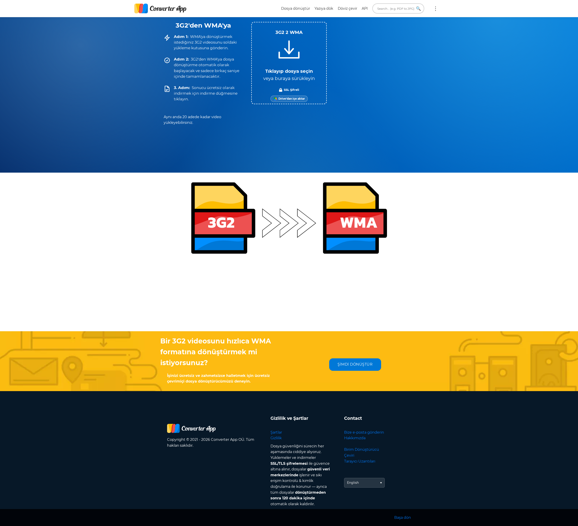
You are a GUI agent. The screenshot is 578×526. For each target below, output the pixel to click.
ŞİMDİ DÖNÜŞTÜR (355, 364)
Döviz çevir (347, 8)
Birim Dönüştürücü (361, 449)
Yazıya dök (324, 8)
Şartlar (276, 432)
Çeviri (349, 455)
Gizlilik (276, 438)
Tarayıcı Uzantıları (359, 461)
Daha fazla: (435, 8)
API (365, 8)
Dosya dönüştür (295, 8)
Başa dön (402, 517)
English (353, 483)
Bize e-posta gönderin (364, 432)
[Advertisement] (289, 295)
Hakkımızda (355, 438)
